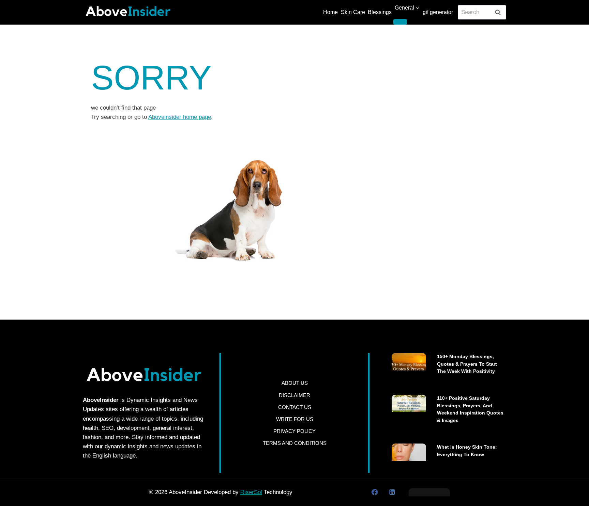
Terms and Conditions (295, 443)
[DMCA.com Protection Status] (429, 492)
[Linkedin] (392, 492)
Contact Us (294, 407)
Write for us (294, 419)
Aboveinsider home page (179, 117)
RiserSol (251, 492)
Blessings (380, 12)
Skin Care (353, 12)
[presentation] (409, 361)
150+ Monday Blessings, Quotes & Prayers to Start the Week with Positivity (467, 364)
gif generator (438, 12)
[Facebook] (374, 492)
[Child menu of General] (400, 22)
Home (330, 12)
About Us (295, 383)
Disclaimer (294, 395)
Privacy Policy (294, 431)
